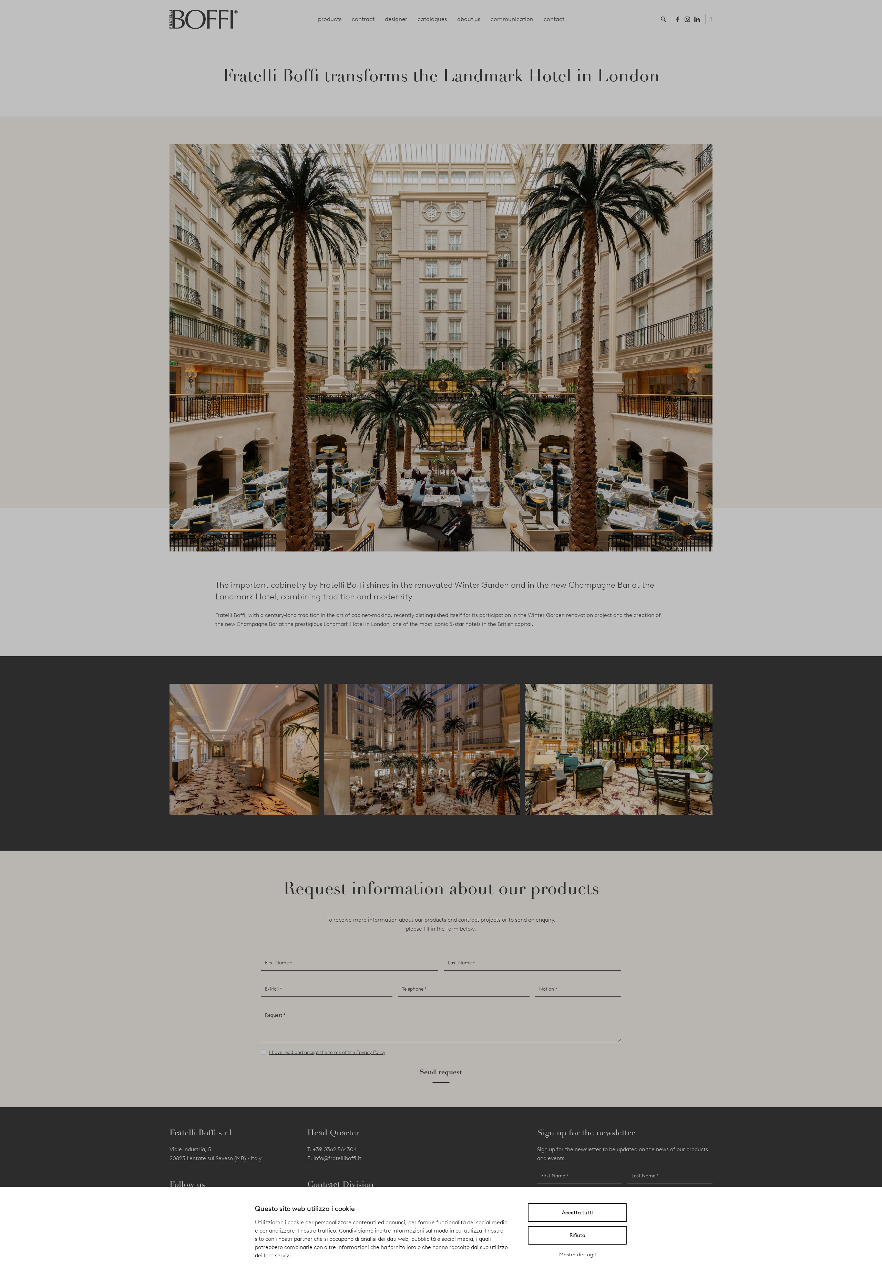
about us (468, 19)
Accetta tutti (577, 1212)
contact (554, 19)
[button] (665, 18)
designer (396, 19)
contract (363, 19)
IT (710, 19)
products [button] (329, 19)
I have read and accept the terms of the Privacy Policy (327, 1052)
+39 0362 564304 (335, 1149)
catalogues (432, 19)
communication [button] (512, 19)
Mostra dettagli (577, 1254)
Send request (441, 1071)
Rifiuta (577, 1235)
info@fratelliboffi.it (337, 1158)
